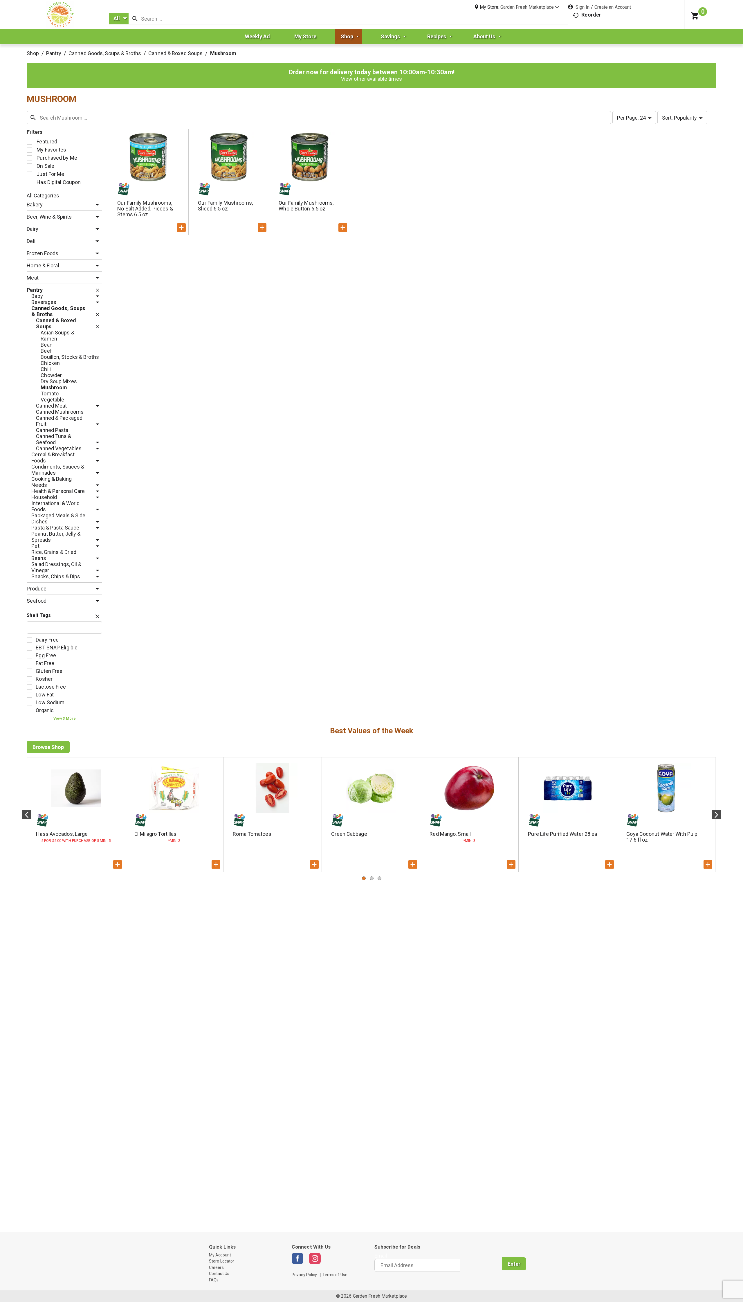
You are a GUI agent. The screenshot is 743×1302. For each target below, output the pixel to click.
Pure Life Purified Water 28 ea (562, 834)
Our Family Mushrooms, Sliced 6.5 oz (225, 206)
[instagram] (315, 1258)
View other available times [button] (371, 79)
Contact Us (219, 1273)
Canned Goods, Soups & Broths (104, 53)
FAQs (214, 1280)
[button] (529, 7)
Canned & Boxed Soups (175, 53)
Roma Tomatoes (252, 834)
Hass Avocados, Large (62, 834)
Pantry (53, 53)
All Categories (43, 195)
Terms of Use (334, 1274)
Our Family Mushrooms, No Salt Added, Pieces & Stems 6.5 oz (145, 208)
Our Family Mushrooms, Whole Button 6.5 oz (306, 206)
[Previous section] (26, 814)
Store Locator (221, 1261)
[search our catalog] (135, 18)
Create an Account (612, 7)
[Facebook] (297, 1258)
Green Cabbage (349, 834)
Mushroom (223, 53)
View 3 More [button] (64, 718)
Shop (33, 53)
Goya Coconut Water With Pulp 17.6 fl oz (661, 837)
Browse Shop (48, 747)
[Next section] (716, 814)
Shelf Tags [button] (39, 615)
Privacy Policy (304, 1274)
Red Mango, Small (450, 834)
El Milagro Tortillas (155, 834)
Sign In (582, 7)
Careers (216, 1267)
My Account (220, 1255)
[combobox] (119, 18)
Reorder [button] (591, 15)
